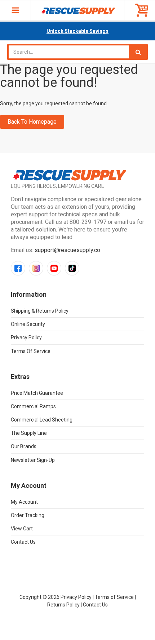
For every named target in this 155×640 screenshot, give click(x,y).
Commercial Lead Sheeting (41, 420)
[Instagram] (36, 268)
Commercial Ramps (33, 406)
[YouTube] (54, 268)
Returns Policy (63, 605)
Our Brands (23, 446)
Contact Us (23, 542)
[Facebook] (18, 268)
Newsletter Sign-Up (33, 460)
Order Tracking (27, 515)
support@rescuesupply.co (67, 250)
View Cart (22, 528)
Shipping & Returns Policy (39, 311)
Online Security (28, 324)
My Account (24, 502)
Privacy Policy (26, 337)
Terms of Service (30, 351)
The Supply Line (29, 433)
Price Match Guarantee (37, 393)
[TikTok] (72, 268)
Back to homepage (32, 121)
